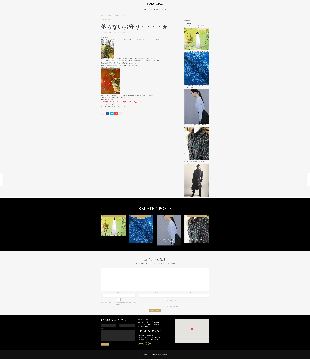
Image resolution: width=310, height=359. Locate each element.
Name (102, 323)
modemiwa (108, 32)
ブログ (164, 9)
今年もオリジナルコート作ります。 (192, 124)
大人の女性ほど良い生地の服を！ (192, 51)
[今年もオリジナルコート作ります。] (196, 143)
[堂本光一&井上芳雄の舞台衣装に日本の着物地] (196, 180)
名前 (119, 292)
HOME (144, 9)
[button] (192, 329)
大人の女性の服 (141, 218)
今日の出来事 (108, 15)
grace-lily (139, 39)
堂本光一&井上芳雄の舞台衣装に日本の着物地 (195, 161)
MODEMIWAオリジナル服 (137, 216)
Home (102, 15)
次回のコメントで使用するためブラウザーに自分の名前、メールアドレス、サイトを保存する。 (119, 303)
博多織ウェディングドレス (117, 216)
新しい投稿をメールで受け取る (174, 306)
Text (102, 328)
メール (156, 292)
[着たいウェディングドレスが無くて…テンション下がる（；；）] (196, 39)
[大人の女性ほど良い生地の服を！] (196, 68)
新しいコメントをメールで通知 (174, 300)
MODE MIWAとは (153, 9)
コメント (155, 266)
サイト (191, 292)
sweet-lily (144, 39)
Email (120, 323)
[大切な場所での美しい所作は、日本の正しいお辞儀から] (196, 106)
